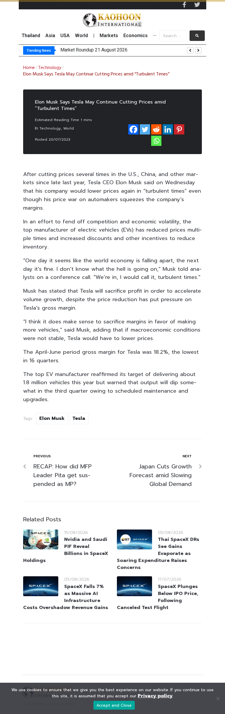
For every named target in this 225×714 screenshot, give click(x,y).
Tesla (78, 418)
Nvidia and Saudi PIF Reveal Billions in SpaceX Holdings (65, 550)
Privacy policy (155, 695)
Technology (49, 68)
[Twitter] (197, 4)
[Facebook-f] (184, 4)
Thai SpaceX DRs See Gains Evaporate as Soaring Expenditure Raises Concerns (158, 553)
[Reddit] (156, 129)
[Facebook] (133, 129)
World (68, 128)
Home (29, 68)
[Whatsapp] (156, 141)
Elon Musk (51, 418)
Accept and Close (114, 705)
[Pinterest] (179, 129)
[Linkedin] (168, 129)
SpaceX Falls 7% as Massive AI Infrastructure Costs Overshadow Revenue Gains (65, 597)
